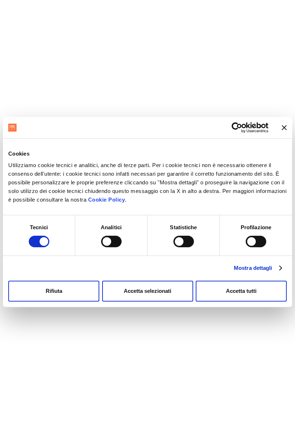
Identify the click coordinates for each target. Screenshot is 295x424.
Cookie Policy (106, 200)
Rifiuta (54, 291)
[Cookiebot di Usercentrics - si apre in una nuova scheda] (236, 127)
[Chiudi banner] (284, 127)
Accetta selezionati (147, 291)
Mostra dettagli (253, 268)
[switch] (111, 241)
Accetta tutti (241, 291)
